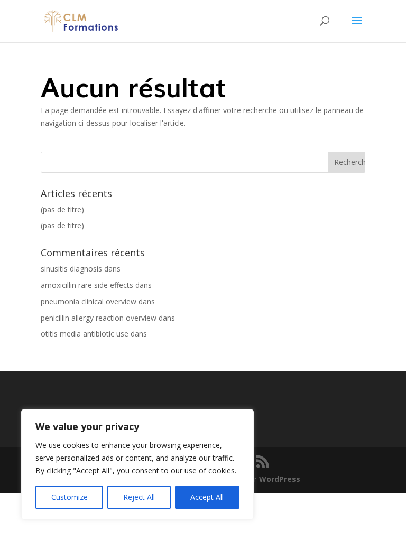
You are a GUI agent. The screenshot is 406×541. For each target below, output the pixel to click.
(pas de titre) (62, 209)
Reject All (139, 497)
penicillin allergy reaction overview (98, 318)
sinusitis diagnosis (71, 269)
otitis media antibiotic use (84, 334)
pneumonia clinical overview (88, 301)
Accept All (207, 497)
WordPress (279, 479)
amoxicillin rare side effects (87, 285)
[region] (137, 464)
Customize (69, 497)
